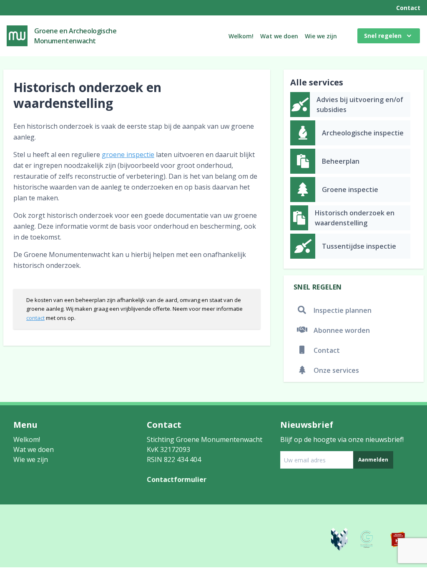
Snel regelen (383, 36)
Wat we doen (279, 36)
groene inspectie (128, 154)
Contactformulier (176, 479)
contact (35, 318)
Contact (408, 8)
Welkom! (241, 36)
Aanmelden (373, 459)
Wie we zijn (321, 36)
